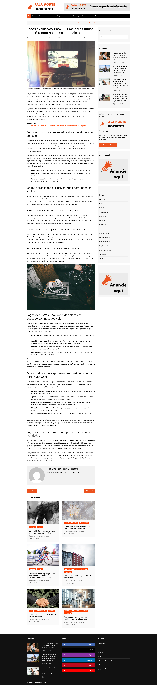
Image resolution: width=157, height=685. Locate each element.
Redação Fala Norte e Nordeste (37, 37)
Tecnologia (76, 16)
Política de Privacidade (105, 660)
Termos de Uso (102, 669)
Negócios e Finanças (64, 16)
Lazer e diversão (49, 16)
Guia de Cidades (104, 233)
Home (99, 656)
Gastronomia (103, 225)
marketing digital (69, 569)
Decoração (74, 522)
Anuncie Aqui (93, 16)
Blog (99, 648)
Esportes (67, 37)
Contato (84, 16)
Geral (31, 610)
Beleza (34, 16)
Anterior (33, 491)
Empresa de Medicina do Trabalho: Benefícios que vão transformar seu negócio (58, 126)
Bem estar (32, 569)
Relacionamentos (105, 250)
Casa (40, 16)
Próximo (88, 491)
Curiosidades (103, 212)
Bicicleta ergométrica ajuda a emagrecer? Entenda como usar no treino (50, 645)
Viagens (40, 527)
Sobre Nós (101, 665)
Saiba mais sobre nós (108, 145)
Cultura (67, 522)
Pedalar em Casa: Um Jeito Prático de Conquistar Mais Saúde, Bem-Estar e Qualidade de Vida (120, 83)
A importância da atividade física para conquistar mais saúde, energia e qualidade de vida (42, 575)
